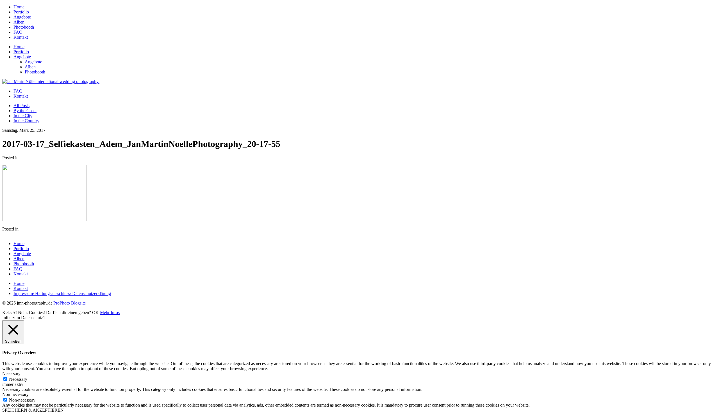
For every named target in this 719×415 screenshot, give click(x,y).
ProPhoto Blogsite (69, 303)
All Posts (21, 105)
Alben (18, 22)
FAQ (17, 32)
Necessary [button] (11, 373)
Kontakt (20, 37)
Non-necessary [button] (15, 394)
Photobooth (23, 27)
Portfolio (21, 12)
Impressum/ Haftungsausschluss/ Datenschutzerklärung (62, 293)
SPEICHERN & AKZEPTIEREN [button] (33, 410)
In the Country (26, 120)
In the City (22, 115)
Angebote (22, 17)
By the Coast (25, 110)
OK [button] (95, 312)
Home (18, 6)
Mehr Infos (110, 312)
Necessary (18, 379)
